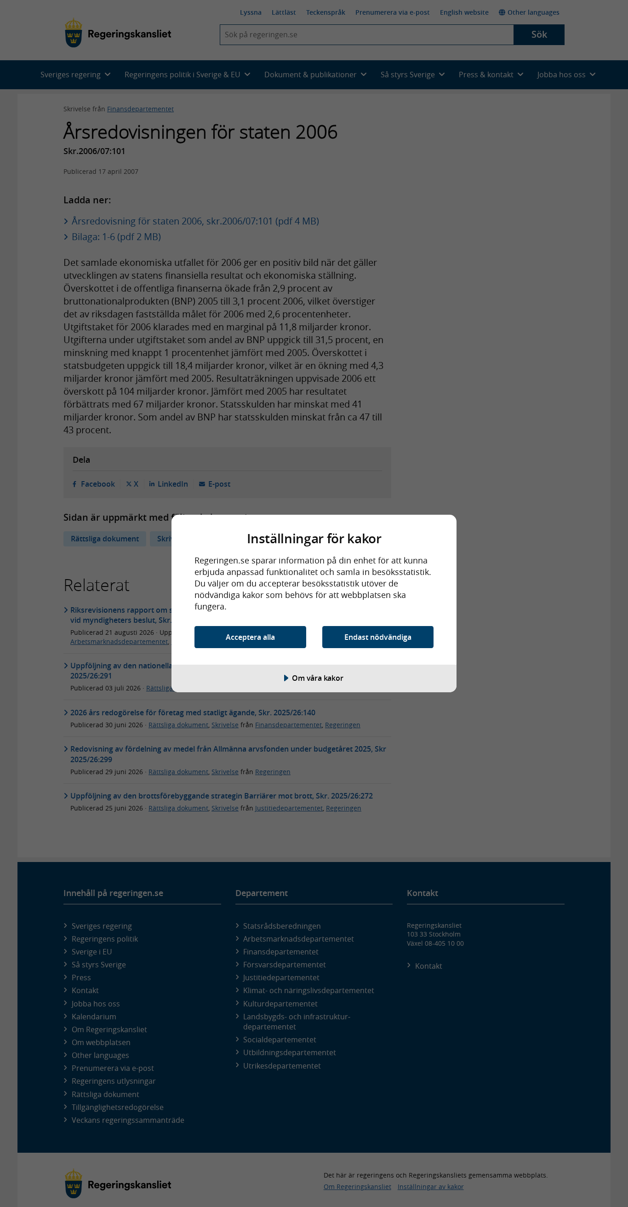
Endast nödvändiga (377, 637)
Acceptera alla (250, 637)
